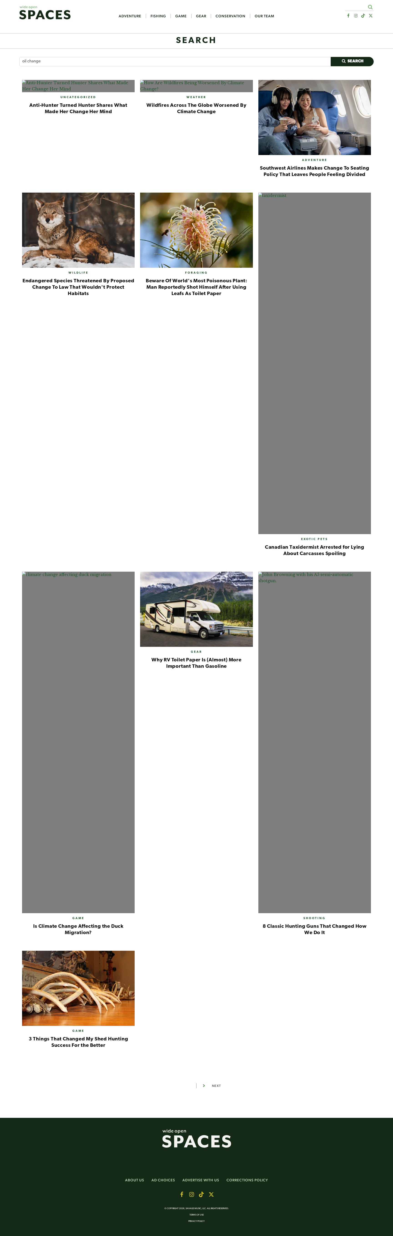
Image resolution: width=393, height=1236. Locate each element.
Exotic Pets (314, 539)
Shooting (314, 918)
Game (181, 16)
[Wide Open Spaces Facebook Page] (348, 16)
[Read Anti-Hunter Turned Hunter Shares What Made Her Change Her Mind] (78, 88)
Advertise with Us (200, 1180)
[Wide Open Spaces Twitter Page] (371, 16)
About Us (134, 1180)
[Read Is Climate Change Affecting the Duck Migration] (78, 744)
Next (216, 1086)
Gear (201, 16)
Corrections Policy (247, 1180)
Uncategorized (78, 97)
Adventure (130, 16)
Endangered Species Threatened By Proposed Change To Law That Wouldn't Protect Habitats (78, 287)
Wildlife (78, 272)
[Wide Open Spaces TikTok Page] (363, 16)
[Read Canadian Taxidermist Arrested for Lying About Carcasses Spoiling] (314, 365)
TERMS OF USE (196, 1215)
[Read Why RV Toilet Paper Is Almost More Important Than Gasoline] (196, 611)
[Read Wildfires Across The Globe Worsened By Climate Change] (196, 88)
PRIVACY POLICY (196, 1221)
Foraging (196, 272)
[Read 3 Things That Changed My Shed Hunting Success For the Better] (78, 990)
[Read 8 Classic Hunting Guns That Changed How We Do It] (314, 744)
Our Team (264, 16)
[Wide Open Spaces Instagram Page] (355, 16)
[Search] (370, 7)
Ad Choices (163, 1180)
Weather (196, 97)
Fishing (158, 16)
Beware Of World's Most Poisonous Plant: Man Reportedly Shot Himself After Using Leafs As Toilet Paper (196, 287)
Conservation (230, 16)
